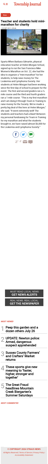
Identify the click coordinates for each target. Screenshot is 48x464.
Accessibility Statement (24, 455)
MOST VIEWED (7, 321)
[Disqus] (24, 181)
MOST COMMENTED (9, 403)
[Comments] (31, 134)
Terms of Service (25, 452)
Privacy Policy (38, 452)
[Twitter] (23, 134)
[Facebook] (16, 134)
